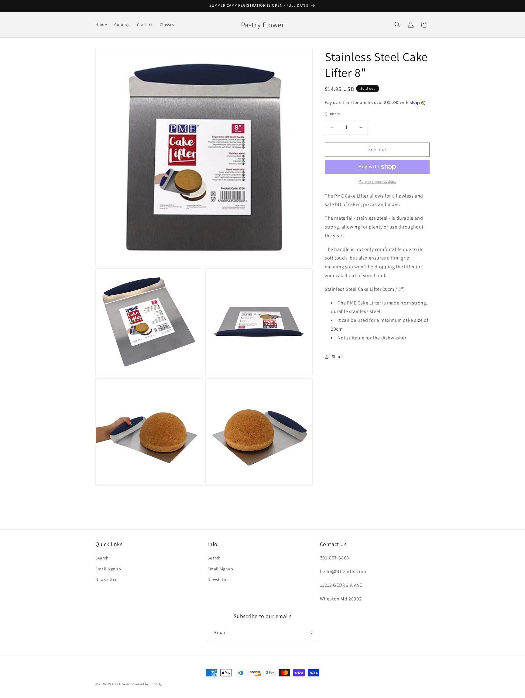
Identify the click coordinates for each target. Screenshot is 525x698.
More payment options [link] (377, 181)
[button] (397, 24)
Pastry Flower (119, 684)
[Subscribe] (310, 633)
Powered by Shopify (146, 684)
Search (102, 558)
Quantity (332, 113)
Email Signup (108, 569)
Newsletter (106, 579)
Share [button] (337, 356)
